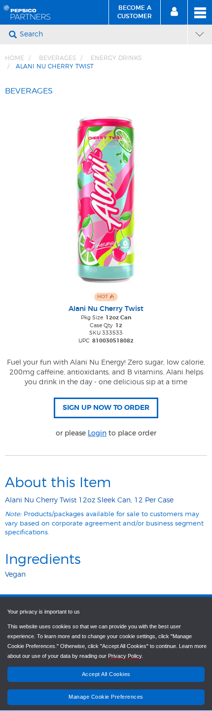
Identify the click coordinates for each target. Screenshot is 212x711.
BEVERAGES (57, 58)
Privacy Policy (124, 656)
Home (14, 58)
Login (97, 433)
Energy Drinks (116, 58)
